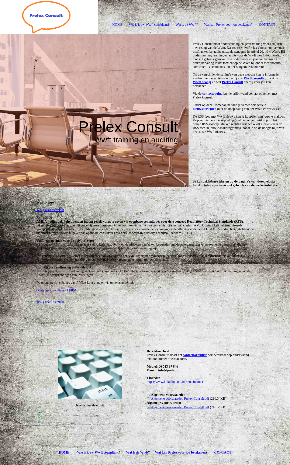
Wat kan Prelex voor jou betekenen (180, 452)
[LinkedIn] (39, 422)
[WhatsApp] (39, 416)
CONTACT (267, 24)
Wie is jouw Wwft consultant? (149, 24)
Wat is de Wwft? (187, 24)
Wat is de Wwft (137, 452)
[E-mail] (40, 410)
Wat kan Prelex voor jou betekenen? (228, 24)
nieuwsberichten (204, 109)
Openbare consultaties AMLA (56, 290)
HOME (117, 24)
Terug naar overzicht (50, 210)
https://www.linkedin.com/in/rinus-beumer (175, 382)
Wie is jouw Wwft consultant (97, 452)
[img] (49, 17)
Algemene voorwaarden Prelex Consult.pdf (180, 398)
